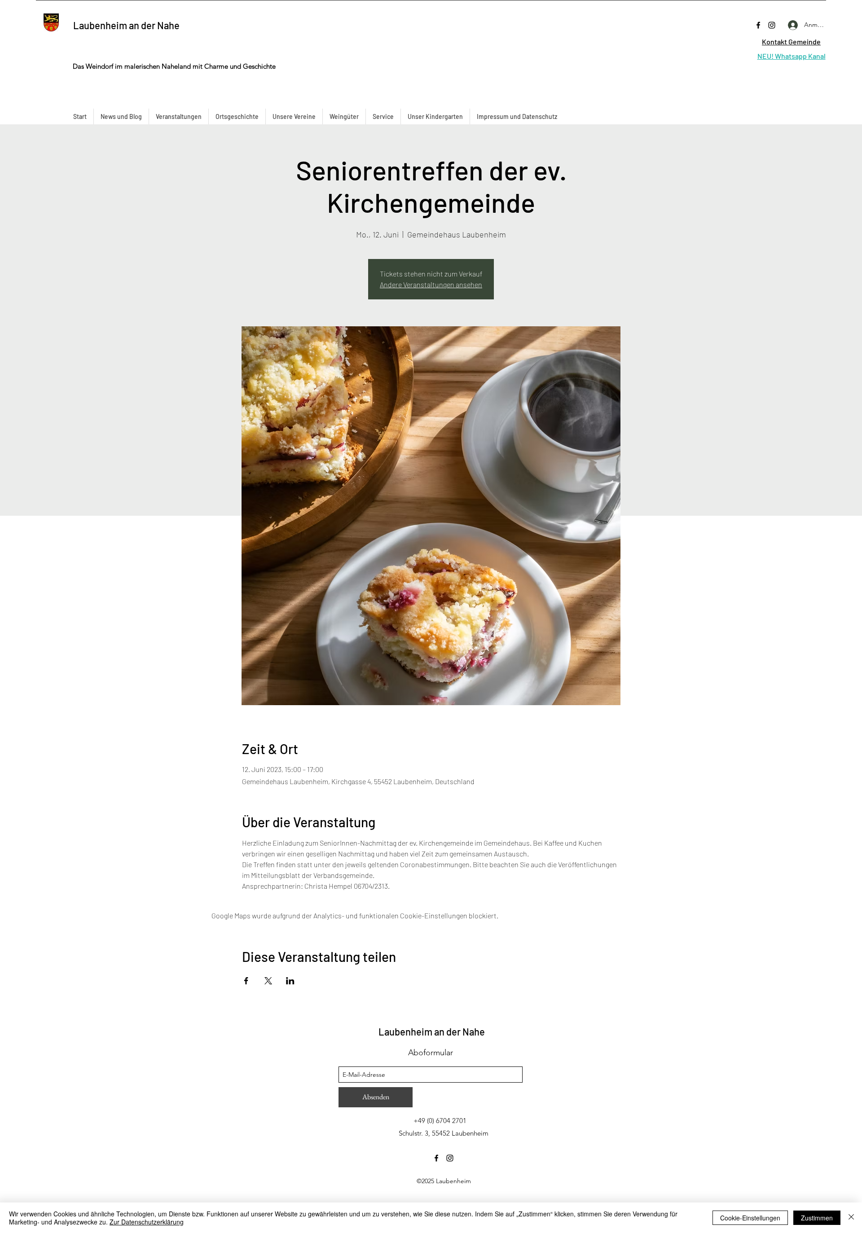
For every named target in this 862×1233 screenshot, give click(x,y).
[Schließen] (851, 1218)
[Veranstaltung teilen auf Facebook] (246, 980)
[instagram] (771, 25)
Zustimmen (817, 1217)
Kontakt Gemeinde (791, 41)
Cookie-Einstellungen (750, 1217)
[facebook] (758, 25)
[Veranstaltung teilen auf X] (268, 980)
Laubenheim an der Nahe (126, 25)
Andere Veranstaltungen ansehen (431, 284)
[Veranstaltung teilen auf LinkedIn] (290, 980)
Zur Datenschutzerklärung (147, 1221)
